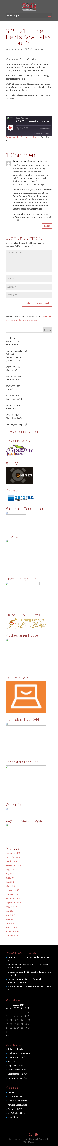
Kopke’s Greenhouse (17, 1105)
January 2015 (12, 936)
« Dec (8, 1035)
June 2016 (10, 878)
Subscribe (37, 133)
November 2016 (13, 857)
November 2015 (13, 898)
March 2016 (11, 886)
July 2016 (10, 873)
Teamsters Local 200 (17, 1069)
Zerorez (11, 1092)
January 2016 (12, 894)
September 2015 (13, 903)
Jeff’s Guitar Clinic (16, 1113)
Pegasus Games (15, 1065)
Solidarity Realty (15, 1049)
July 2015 (10, 911)
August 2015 (11, 907)
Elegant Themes (29, 1139)
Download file (12, 137)
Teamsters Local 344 (17, 1074)
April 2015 (10, 923)
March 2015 (11, 927)
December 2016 (13, 853)
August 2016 (11, 869)
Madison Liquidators (17, 1101)
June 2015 (10, 915)
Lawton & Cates (15, 1096)
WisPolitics (13, 1117)
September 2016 (13, 865)
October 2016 (12, 861)
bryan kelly (13, 49)
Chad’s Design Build (17, 1057)
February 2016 (12, 890)
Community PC (15, 1109)
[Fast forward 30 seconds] (27, 128)
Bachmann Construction (19, 1053)
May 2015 (10, 919)
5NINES (11, 1061)
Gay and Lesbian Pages (18, 1078)
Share (47, 133)
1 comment (39, 49)
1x (22, 129)
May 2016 (10, 882)
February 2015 (12, 931)
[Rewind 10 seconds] (17, 128)
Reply (47, 226)
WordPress (29, 1142)
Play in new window (30, 137)
